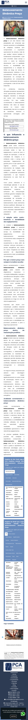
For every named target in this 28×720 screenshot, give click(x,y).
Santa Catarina (14, 540)
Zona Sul (14, 478)
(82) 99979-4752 (14, 126)
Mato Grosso (19, 553)
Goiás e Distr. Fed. (10, 550)
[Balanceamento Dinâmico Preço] (14, 28)
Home (14, 674)
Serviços (14, 681)
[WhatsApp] (15, 6)
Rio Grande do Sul (10, 543)
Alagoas (14, 559)
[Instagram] (14, 6)
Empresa (14, 676)
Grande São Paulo (10, 471)
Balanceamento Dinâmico (14, 645)
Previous (2, 637)
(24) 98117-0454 (15, 696)
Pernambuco (19, 543)
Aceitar (13, 716)
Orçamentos (14, 679)
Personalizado (9, 484)
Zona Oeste (8, 478)
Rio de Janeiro (12, 533)
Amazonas (8, 556)
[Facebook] (12, 6)
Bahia (7, 546)
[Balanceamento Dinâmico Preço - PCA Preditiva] (5, 2)
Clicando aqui (15, 130)
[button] (26, 2)
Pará (17, 556)
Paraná (7, 540)
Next (22, 637)
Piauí (13, 556)
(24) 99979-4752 (15, 692)
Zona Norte (16, 474)
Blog (14, 685)
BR (6, 533)
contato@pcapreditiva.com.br (15, 699)
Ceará (11, 546)
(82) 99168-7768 (15, 698)
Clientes (14, 683)
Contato (14, 687)
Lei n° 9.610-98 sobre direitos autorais (14, 658)
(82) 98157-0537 (15, 694)
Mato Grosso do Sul (10, 553)
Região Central (9, 474)
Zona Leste (8, 481)
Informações (14, 688)
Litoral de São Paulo (16, 481)
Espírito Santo (16, 537)
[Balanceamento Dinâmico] (14, 634)
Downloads (14, 678)
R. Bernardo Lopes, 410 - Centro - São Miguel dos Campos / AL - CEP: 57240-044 (14, 705)
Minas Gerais (9, 537)
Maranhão (8, 559)
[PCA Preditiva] (14, 667)
